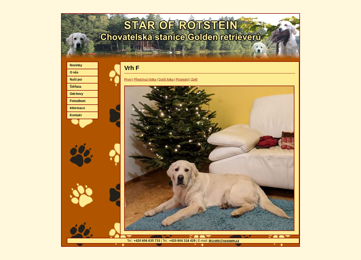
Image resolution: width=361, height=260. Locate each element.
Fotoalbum (78, 101)
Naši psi (76, 79)
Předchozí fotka (145, 79)
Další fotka (166, 79)
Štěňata (75, 87)
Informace (77, 108)
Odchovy (76, 94)
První (128, 79)
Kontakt (76, 115)
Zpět (194, 79)
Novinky (76, 65)
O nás (74, 72)
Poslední (182, 79)
